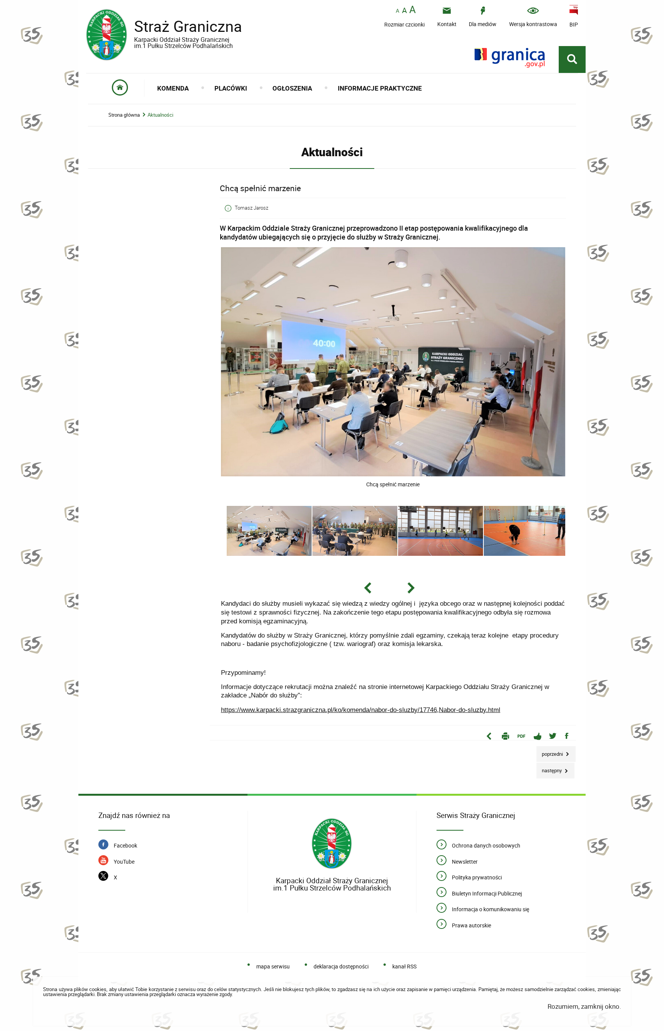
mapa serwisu (273, 966)
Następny (549, 768)
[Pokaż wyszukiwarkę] (572, 59)
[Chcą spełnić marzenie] (393, 474)
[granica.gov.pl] (510, 57)
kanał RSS (404, 966)
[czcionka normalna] (397, 11)
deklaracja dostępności (341, 966)
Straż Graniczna (164, 29)
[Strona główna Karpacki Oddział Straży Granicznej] (332, 844)
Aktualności (160, 114)
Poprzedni (550, 751)
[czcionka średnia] (404, 10)
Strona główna (124, 114)
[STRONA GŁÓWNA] (120, 88)
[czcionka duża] (412, 10)
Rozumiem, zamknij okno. (584, 1006)
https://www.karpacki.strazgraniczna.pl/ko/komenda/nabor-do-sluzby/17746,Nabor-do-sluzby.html (360, 710)
